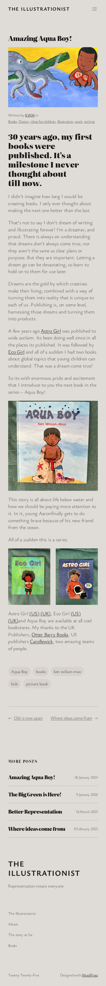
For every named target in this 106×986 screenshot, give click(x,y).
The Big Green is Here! (34, 794)
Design (23, 121)
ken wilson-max (67, 671)
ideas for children (42, 121)
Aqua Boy (19, 671)
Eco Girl (16, 351)
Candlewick (41, 641)
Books (12, 121)
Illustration (65, 121)
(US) (34, 613)
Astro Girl (51, 330)
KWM (30, 115)
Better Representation (35, 812)
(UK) (45, 613)
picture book (37, 684)
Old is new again (28, 718)
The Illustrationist (39, 8)
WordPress (90, 975)
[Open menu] (94, 9)
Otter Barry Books (50, 634)
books (41, 671)
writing (89, 121)
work (78, 121)
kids (14, 684)
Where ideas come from (71, 718)
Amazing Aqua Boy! (31, 777)
